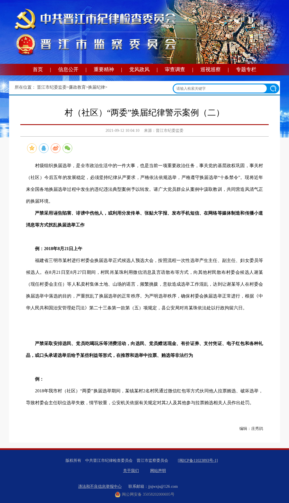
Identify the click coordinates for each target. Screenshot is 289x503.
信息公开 (68, 69)
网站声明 (158, 471)
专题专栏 (246, 69)
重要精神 (104, 69)
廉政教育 (77, 87)
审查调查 (175, 69)
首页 (38, 69)
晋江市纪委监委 (52, 87)
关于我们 (131, 471)
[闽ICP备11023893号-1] (198, 460)
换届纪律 (96, 87)
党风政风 (139, 69)
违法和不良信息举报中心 (100, 486)
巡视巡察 (210, 69)
